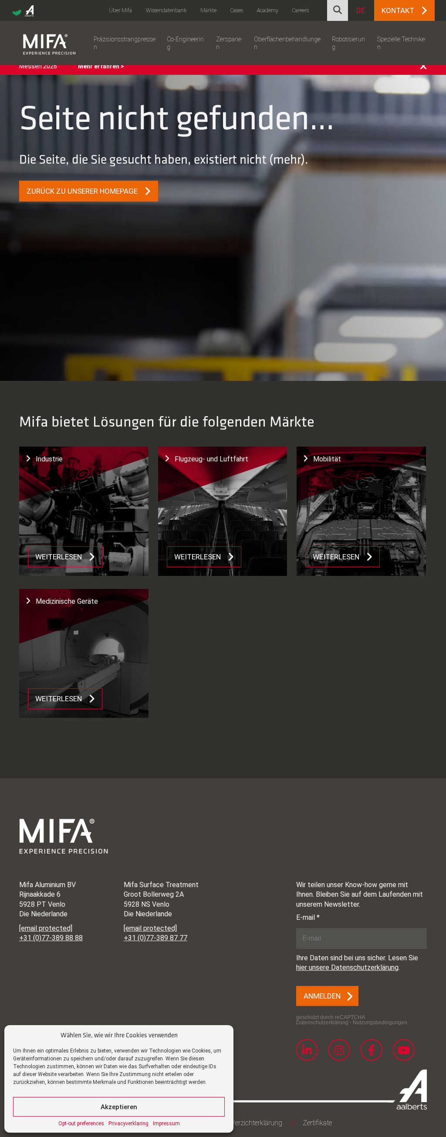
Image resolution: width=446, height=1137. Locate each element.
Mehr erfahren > (101, 66)
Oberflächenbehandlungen (287, 43)
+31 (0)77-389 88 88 (51, 938)
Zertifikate (317, 1123)
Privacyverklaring (128, 1123)
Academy (267, 10)
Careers (300, 10)
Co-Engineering (185, 43)
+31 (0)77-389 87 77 (155, 938)
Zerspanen (228, 43)
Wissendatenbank (166, 10)
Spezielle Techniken (401, 43)
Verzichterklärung (256, 1123)
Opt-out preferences (81, 1123)
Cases (236, 10)
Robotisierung (348, 43)
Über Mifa (120, 10)
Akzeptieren (119, 1107)
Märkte (208, 10)
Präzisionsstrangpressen (124, 43)
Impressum (166, 1123)
